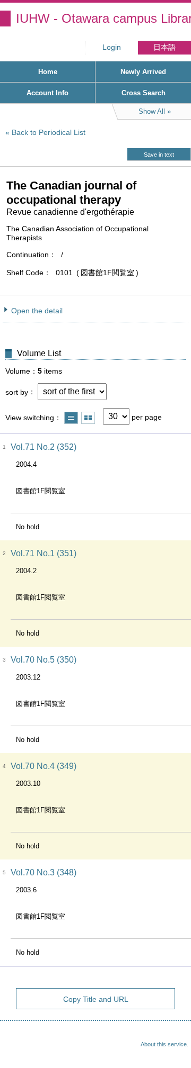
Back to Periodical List (48, 132)
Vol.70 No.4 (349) (43, 766)
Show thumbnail (88, 418)
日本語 (164, 47)
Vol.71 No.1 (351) (43, 553)
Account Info (47, 93)
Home (47, 72)
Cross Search (143, 93)
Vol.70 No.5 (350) (43, 659)
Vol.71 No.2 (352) (43, 446)
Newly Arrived (143, 72)
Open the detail (37, 310)
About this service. (164, 1044)
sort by (16, 391)
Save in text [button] (159, 154)
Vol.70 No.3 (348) (43, 872)
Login (111, 47)
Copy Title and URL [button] (95, 999)
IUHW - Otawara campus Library (103, 18)
